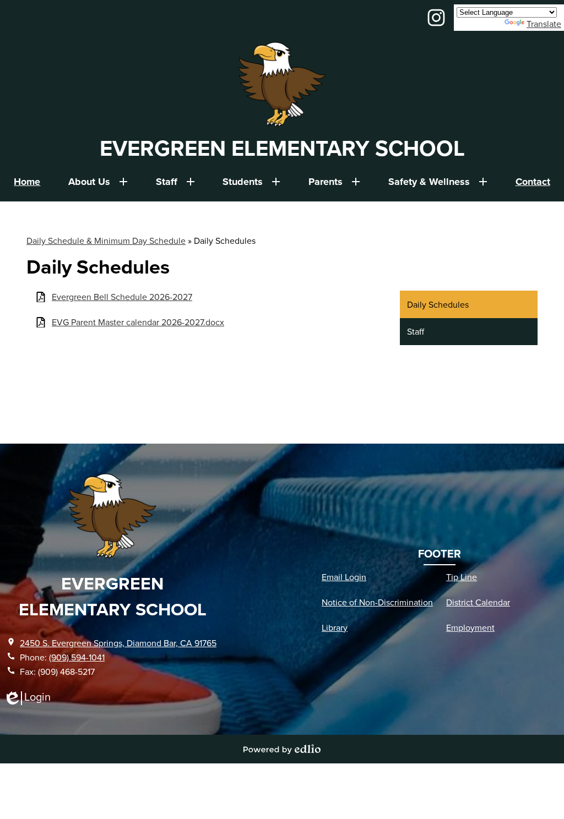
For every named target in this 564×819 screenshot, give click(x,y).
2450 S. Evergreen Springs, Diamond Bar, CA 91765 (118, 643)
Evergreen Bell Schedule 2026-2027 (122, 297)
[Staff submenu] (175, 182)
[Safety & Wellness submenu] (438, 182)
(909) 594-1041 (77, 657)
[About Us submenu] (98, 182)
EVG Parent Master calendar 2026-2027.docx (138, 322)
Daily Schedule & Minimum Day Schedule (106, 240)
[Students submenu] (251, 182)
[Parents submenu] (334, 182)
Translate (544, 24)
